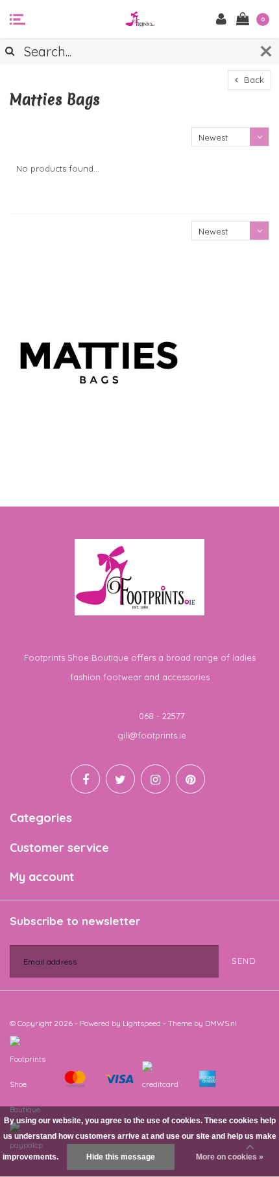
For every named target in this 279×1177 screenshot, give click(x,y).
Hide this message (120, 1156)
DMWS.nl (221, 1023)
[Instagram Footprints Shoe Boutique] (155, 779)
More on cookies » (229, 1156)
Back (252, 79)
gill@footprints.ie (151, 735)
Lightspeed (142, 1023)
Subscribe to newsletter (75, 921)
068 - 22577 (162, 716)
